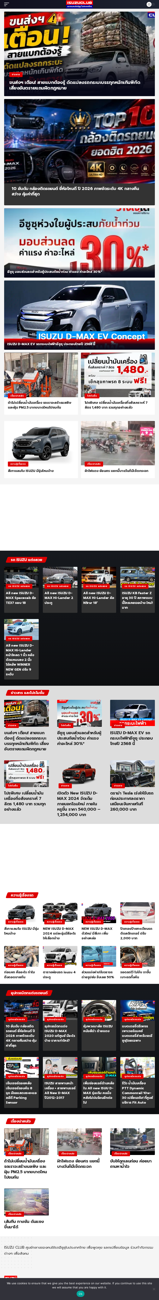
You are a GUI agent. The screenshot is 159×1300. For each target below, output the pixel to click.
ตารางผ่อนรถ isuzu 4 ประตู (59, 975)
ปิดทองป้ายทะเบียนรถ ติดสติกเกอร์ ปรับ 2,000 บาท (136, 933)
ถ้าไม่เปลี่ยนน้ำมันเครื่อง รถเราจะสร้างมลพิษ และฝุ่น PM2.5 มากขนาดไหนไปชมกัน (39, 405)
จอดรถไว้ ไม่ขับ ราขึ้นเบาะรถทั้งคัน (135, 975)
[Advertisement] (79, 519)
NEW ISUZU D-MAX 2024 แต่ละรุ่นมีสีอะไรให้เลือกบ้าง (59, 933)
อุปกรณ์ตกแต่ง (16, 1019)
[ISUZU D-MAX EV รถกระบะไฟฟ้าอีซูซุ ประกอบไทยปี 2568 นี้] (79, 315)
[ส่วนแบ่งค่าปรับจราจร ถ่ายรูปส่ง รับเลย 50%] (99, 956)
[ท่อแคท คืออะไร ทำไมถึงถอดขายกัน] (21, 956)
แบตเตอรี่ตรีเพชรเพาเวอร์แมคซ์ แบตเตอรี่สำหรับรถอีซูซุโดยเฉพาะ (137, 1033)
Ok (80, 1293)
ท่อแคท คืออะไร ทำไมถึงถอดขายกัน (19, 975)
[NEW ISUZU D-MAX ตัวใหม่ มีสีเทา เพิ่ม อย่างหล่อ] (99, 912)
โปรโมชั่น (92, 395)
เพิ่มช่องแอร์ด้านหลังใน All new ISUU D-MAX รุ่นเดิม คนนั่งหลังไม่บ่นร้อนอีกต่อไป (98, 1093)
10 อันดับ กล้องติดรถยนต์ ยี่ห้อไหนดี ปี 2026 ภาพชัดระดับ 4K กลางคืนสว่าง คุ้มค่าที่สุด (75, 191)
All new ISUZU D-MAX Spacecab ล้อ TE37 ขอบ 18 (21, 598)
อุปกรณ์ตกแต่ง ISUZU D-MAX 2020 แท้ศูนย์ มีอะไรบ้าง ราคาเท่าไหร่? (60, 1033)
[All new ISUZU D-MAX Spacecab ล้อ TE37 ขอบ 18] (21, 577)
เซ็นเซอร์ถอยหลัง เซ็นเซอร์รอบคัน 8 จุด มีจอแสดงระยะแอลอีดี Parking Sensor (21, 1093)
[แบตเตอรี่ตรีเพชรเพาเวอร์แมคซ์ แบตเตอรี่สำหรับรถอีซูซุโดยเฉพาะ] (137, 1010)
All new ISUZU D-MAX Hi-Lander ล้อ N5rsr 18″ (98, 598)
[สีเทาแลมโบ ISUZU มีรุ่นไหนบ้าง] (41, 443)
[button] (7, 4)
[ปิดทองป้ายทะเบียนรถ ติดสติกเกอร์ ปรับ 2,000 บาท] (137, 912)
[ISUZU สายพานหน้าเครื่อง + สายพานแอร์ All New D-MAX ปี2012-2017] (60, 1067)
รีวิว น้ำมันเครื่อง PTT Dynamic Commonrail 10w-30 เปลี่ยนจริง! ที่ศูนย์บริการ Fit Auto (137, 1093)
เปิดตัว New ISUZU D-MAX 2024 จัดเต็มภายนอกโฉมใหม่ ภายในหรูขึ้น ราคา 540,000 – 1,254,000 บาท (78, 804)
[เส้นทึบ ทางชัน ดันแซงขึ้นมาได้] (26, 1202)
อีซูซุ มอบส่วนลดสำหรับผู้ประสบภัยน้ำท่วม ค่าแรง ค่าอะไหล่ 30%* (54, 271)
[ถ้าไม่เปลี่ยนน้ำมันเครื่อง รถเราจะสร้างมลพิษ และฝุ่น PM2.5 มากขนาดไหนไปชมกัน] (41, 375)
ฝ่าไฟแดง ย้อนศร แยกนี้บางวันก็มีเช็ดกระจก (116, 470)
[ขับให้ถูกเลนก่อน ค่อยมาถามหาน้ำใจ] (132, 1141)
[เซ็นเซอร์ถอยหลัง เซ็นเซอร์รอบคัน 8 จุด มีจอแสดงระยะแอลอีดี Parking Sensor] (21, 1067)
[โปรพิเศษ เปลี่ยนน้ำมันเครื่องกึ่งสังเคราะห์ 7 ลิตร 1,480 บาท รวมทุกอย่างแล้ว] (118, 375)
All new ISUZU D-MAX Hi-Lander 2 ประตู (59, 598)
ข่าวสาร (16, 74)
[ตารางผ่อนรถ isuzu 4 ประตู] (60, 956)
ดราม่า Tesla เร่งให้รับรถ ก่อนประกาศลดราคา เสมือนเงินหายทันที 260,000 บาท (131, 801)
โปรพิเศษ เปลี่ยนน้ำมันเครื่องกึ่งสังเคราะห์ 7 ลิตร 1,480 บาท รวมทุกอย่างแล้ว (116, 405)
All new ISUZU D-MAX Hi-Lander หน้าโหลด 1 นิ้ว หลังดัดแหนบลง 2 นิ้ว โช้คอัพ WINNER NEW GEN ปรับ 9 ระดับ (20, 660)
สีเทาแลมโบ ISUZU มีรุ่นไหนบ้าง (31, 470)
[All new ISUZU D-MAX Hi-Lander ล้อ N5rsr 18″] (99, 577)
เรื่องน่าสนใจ (17, 395)
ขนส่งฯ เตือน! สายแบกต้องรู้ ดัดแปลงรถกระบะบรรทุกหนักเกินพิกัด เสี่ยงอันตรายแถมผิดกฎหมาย (74, 85)
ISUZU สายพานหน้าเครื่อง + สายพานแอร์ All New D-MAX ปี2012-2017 (60, 1090)
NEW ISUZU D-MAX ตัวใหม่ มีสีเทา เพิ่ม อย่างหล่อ (97, 933)
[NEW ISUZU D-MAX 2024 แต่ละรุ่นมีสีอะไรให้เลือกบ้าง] (60, 912)
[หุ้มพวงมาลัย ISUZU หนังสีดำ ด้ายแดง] (99, 1010)
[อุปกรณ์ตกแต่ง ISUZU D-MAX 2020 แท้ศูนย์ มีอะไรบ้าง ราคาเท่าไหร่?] (60, 1010)
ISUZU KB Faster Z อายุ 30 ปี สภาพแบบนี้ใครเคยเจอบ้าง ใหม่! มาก (137, 600)
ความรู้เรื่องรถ (18, 464)
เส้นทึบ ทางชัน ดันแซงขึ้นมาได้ (24, 1224)
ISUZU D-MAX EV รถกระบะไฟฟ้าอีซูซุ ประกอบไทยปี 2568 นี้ (51, 344)
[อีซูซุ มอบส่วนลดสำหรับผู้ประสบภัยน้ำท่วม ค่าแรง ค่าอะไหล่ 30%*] (79, 243)
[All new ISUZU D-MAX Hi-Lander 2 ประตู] (60, 577)
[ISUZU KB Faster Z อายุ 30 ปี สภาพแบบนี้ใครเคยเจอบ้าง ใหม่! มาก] (137, 577)
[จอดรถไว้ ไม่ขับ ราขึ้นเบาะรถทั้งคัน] (137, 956)
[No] (154, 1289)
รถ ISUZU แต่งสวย (19, 586)
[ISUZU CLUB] (79, 4)
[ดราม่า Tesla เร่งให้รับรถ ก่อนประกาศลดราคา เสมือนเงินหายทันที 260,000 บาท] (132, 773)
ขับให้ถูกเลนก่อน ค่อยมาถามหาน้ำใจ (131, 1163)
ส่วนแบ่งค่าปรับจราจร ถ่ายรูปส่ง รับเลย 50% (98, 975)
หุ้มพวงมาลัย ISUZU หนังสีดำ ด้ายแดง (98, 1029)
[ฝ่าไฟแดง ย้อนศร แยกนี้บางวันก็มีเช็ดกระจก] (118, 443)
